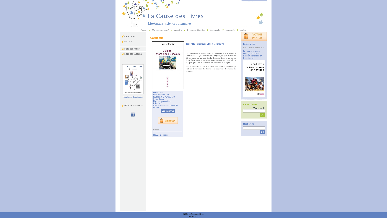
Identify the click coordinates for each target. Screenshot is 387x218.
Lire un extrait (168, 111)
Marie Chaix (158, 93)
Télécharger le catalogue (133, 96)
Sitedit (196, 216)
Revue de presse (161, 135)
